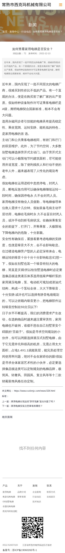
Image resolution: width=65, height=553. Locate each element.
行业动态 (26, 31)
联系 (49, 485)
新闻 (35, 485)
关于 (20, 485)
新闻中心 (14, 31)
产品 (5, 485)
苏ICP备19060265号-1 (24, 550)
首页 (5, 31)
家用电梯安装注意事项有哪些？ (27, 406)
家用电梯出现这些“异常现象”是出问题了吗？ (33, 401)
